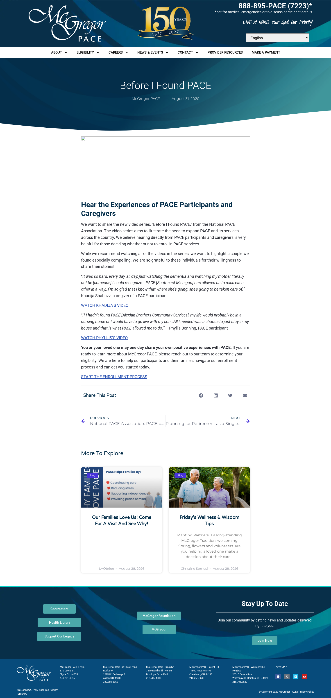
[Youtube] (304, 676)
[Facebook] (278, 676)
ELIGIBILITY (85, 52)
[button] (201, 395)
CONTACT (185, 52)
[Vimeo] (295, 676)
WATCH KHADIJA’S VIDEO (104, 305)
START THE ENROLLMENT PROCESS (114, 376)
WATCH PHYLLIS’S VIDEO (104, 337)
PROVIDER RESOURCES (225, 52)
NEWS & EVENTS (150, 52)
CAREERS (116, 52)
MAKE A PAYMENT (266, 52)
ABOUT (56, 52)
